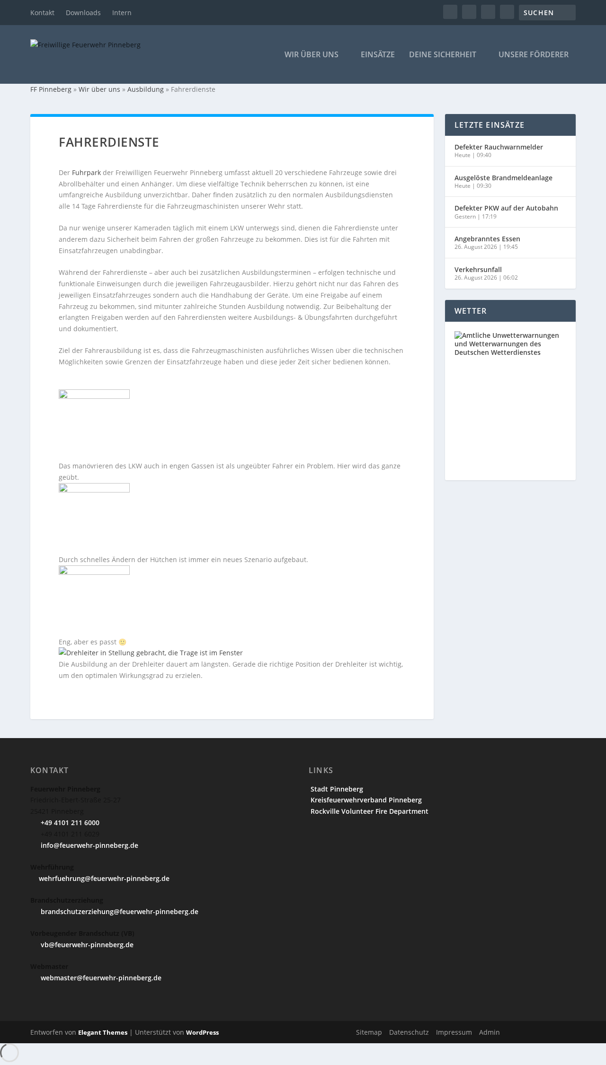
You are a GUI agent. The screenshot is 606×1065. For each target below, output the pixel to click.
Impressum (454, 1032)
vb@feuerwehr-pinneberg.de (86, 944)
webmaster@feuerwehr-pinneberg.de (100, 977)
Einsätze (378, 55)
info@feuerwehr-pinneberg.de (88, 845)
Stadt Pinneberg (336, 788)
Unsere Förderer (534, 55)
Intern (122, 12)
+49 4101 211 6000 (69, 822)
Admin (489, 1032)
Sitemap (369, 1032)
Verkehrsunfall (478, 269)
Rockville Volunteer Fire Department (368, 811)
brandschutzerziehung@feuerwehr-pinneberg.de (118, 911)
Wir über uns (312, 55)
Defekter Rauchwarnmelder (498, 146)
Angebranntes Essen (487, 238)
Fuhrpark (86, 172)
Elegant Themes (102, 1032)
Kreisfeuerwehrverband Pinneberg (365, 799)
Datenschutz (409, 1032)
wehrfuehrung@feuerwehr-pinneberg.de (104, 878)
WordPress (202, 1032)
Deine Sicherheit (442, 55)
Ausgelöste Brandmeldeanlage (503, 177)
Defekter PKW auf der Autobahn (506, 207)
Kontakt (42, 12)
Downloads (83, 12)
